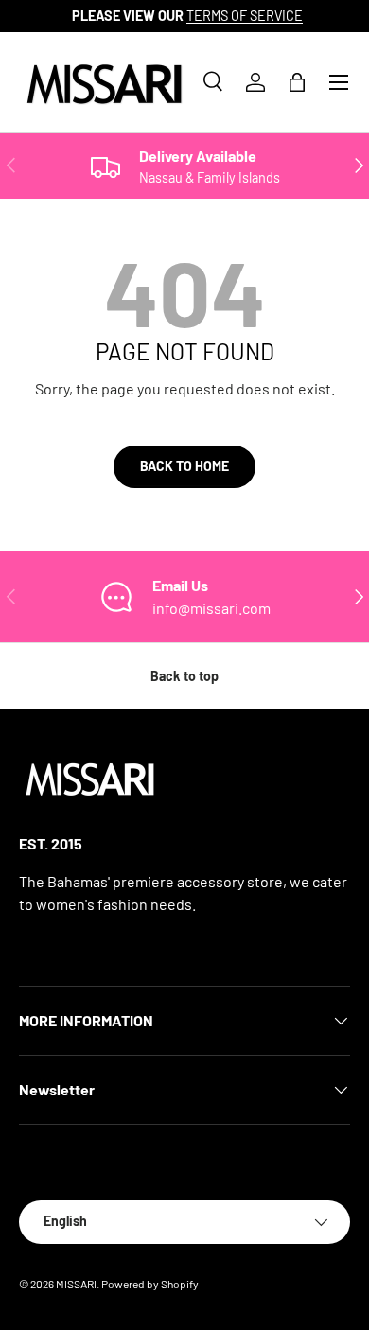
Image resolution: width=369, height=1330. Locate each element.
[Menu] (339, 82)
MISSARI (76, 1283)
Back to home (184, 466)
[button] (297, 82)
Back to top (184, 676)
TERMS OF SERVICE (242, 16)
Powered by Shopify (150, 1283)
